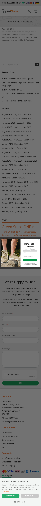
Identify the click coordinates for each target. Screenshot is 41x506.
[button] (20, 502)
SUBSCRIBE (30, 260)
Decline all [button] (30, 496)
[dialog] (20, 492)
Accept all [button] (10, 496)
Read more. (6, 492)
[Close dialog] (39, 239)
